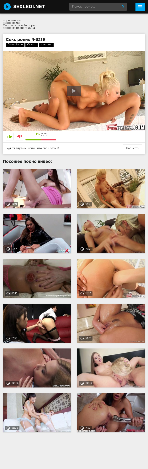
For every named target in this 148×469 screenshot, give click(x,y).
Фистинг (46, 45)
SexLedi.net (29, 7)
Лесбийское (15, 45)
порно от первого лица (19, 28)
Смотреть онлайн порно (19, 25)
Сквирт (32, 45)
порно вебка (11, 23)
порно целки (12, 20)
